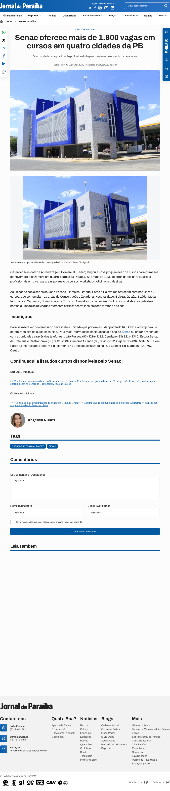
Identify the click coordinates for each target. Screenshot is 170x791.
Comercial (137, 752)
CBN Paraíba (139, 744)
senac (52, 446)
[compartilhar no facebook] (4, 56)
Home (8, 21)
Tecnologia (86, 756)
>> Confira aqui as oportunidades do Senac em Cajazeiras (110, 402)
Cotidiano (85, 748)
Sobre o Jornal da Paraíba (146, 737)
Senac (126, 331)
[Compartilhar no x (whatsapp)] (3, 40)
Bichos (84, 725)
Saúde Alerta (108, 740)
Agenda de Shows (61, 725)
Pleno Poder (108, 733)
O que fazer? (58, 729)
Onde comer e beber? (63, 733)
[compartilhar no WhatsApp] (4, 32)
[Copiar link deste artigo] (4, 72)
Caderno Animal (110, 725)
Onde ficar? (57, 737)
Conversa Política (111, 729)
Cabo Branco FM (141, 740)
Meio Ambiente (88, 760)
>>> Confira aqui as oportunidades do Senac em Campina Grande (45, 402)
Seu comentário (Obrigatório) (27, 474)
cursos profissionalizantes (28, 446)
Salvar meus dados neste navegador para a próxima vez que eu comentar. (49, 522)
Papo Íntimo (108, 748)
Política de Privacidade (144, 760)
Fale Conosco (139, 756)
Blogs (112, 15)
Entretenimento (91, 15)
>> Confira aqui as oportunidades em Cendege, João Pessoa (104, 381)
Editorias (130, 15)
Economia (85, 733)
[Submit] (165, 6)
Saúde (83, 752)
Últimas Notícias (12, 15)
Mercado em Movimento (114, 744)
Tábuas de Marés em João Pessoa (151, 729)
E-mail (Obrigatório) (99, 505)
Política (52, 15)
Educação (85, 737)
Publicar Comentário (85, 531)
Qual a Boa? (69, 15)
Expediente (138, 748)
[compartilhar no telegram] (3, 48)
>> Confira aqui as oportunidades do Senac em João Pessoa (41, 381)
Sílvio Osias (107, 737)
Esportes (33, 15)
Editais (148, 15)
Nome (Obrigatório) (22, 505)
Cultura (84, 729)
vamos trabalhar (28, 21)
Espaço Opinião (141, 763)
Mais (161, 15)
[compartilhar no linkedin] (3, 64)
